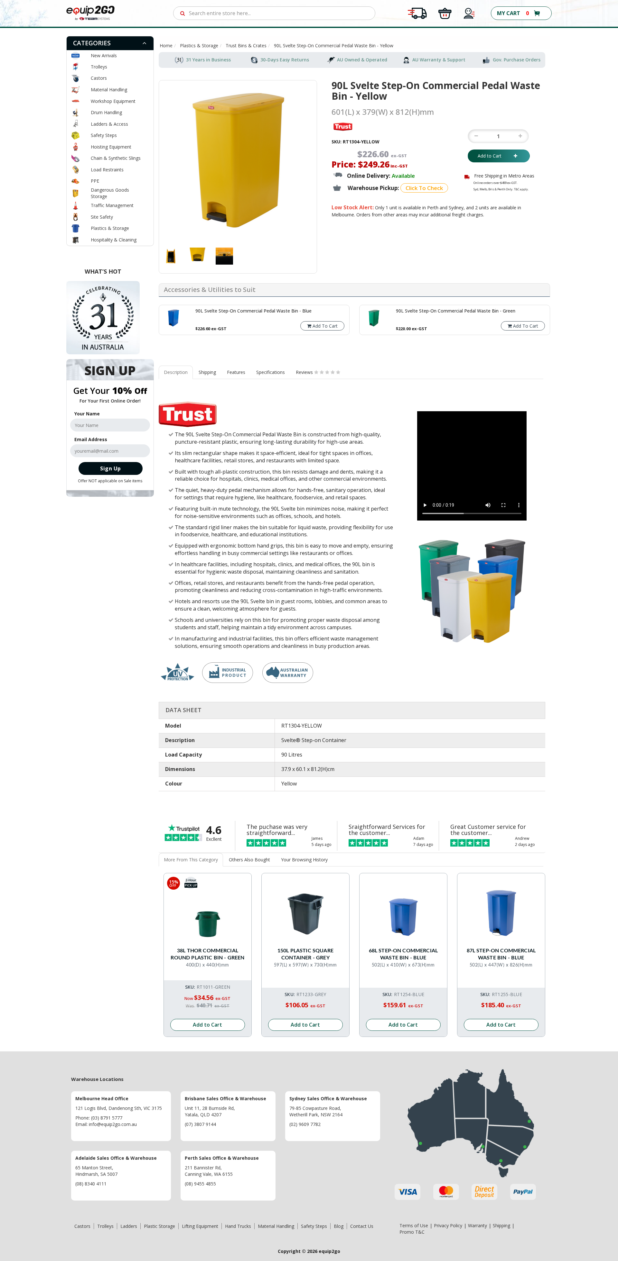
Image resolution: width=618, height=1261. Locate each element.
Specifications (270, 372)
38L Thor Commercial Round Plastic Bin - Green (207, 954)
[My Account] (469, 13)
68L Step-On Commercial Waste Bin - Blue (403, 954)
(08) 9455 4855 (200, 1184)
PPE (95, 181)
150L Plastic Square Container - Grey (305, 954)
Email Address (90, 439)
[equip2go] (90, 13)
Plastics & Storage (110, 228)
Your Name (87, 414)
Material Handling (109, 89)
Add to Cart (494, 156)
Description (176, 372)
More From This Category (191, 860)
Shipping (207, 372)
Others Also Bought (249, 860)
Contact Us (361, 1226)
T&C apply (521, 189)
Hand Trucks (238, 1226)
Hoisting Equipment (111, 147)
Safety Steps (104, 135)
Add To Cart (324, 326)
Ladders (128, 1226)
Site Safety (102, 217)
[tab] (110, 43)
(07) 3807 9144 (200, 1124)
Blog (338, 1226)
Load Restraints (107, 170)
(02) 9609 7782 (305, 1124)
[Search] (182, 13)
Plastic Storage (159, 1226)
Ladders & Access (109, 124)
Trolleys (99, 67)
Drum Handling (106, 112)
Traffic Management (112, 205)
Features (236, 372)
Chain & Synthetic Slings (116, 158)
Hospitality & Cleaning (113, 240)
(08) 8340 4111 (91, 1184)
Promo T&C (412, 1232)
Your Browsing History (304, 860)
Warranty (477, 1225)
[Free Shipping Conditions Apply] (417, 13)
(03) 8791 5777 (106, 1118)
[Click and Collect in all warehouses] (445, 13)
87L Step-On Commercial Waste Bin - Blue (501, 954)
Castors (99, 78)
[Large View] (170, 256)
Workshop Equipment (113, 101)
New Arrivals (104, 55)
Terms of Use (413, 1225)
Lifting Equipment (200, 1226)
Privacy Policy (448, 1225)
